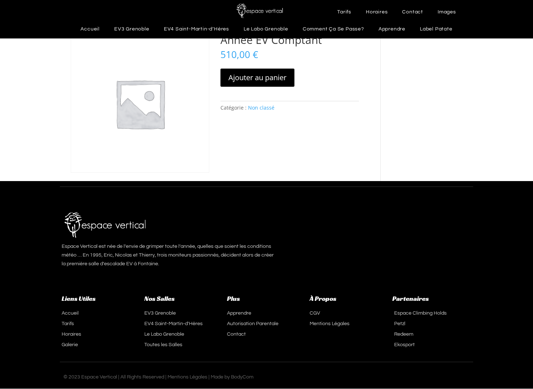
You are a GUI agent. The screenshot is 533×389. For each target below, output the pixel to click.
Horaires (377, 12)
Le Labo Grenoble (266, 29)
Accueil (90, 29)
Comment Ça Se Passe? (333, 29)
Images (447, 12)
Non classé (261, 107)
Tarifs (344, 12)
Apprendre (392, 29)
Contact (412, 12)
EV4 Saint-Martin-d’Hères (196, 29)
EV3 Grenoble (131, 29)
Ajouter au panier (257, 77)
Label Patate (436, 29)
